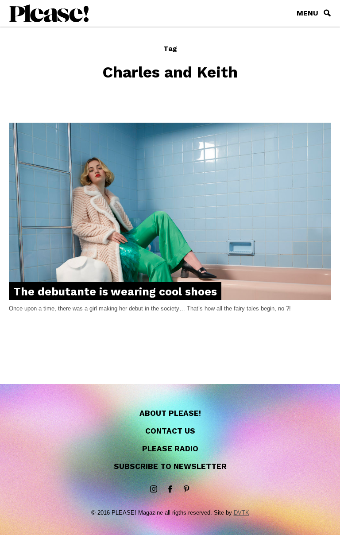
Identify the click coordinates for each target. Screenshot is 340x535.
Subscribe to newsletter (170, 466)
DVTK (241, 512)
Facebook (170, 489)
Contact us (170, 430)
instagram (154, 489)
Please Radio (170, 448)
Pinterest (186, 489)
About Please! (170, 413)
